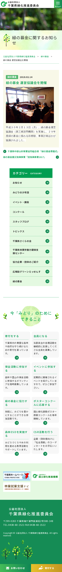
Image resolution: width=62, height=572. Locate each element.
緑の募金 (17, 281)
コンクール (18, 211)
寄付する (49, 568)
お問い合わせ (18, 568)
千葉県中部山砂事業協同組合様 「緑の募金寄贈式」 (33, 151)
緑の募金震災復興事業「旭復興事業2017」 (24, 157)
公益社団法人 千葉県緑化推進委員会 (31, 4)
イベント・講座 (21, 202)
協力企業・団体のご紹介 (25, 261)
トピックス (18, 231)
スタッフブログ (21, 221)
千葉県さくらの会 (22, 241)
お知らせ (17, 182)
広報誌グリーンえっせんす (27, 271)
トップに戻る (56, 557)
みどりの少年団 (21, 192)
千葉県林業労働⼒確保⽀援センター (25, 251)
